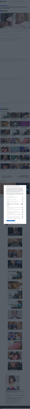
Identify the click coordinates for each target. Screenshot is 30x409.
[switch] (22, 197)
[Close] (25, 186)
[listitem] (15, 196)
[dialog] (15, 204)
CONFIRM (11, 220)
